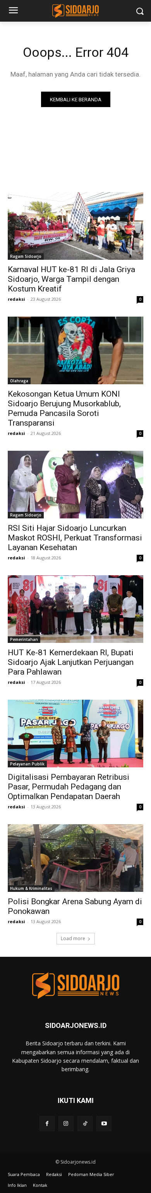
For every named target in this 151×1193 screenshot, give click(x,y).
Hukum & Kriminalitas (31, 888)
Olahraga (19, 380)
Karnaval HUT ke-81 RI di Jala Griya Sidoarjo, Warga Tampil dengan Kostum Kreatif (71, 279)
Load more (73, 938)
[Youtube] (104, 1123)
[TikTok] (85, 1123)
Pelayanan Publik (27, 764)
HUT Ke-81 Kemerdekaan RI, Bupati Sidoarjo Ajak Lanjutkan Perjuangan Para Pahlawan (71, 662)
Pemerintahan (24, 639)
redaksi (16, 299)
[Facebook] (47, 1123)
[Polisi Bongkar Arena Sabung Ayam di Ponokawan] (75, 858)
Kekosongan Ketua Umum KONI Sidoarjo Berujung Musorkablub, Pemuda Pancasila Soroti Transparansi (64, 408)
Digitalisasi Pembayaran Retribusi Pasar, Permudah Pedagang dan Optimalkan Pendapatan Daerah (68, 786)
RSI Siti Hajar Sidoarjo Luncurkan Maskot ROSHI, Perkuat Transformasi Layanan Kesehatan (75, 537)
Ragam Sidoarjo (25, 256)
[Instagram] (66, 1123)
